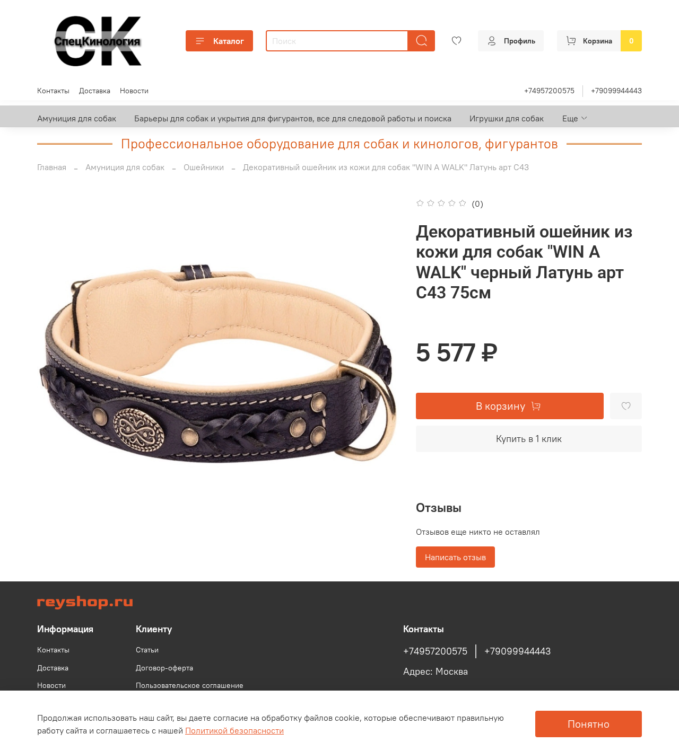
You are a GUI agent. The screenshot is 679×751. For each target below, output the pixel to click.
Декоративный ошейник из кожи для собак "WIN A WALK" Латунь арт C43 (386, 167)
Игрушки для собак (506, 118)
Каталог (228, 41)
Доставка (94, 90)
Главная (51, 167)
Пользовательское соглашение (189, 685)
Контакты (53, 90)
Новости (134, 90)
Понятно (589, 723)
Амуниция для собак (76, 118)
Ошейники (204, 167)
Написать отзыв (455, 557)
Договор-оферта (164, 668)
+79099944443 (616, 90)
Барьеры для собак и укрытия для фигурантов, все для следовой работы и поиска (292, 118)
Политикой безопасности (234, 730)
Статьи (147, 650)
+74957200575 (549, 90)
